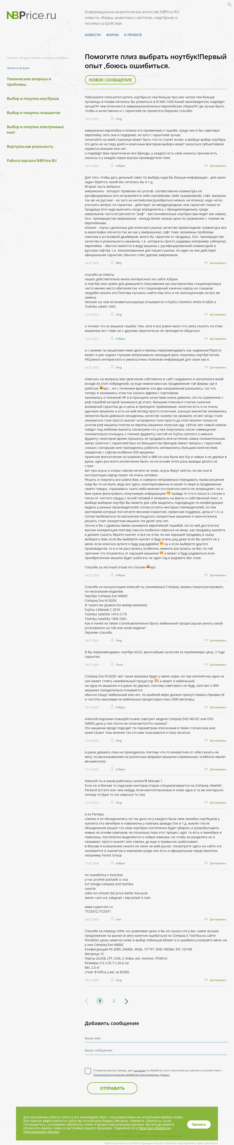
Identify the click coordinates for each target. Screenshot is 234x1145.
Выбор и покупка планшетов (33, 112)
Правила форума (18, 68)
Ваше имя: (93, 1038)
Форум (112, 35)
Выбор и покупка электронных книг (35, 129)
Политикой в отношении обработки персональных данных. (131, 1075)
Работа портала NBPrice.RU (32, 160)
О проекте (133, 35)
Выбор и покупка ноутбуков (50, 58)
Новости (93, 35)
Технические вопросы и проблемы (29, 81)
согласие (139, 1070)
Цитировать (218, 166)
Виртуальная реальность (30, 146)
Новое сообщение (110, 80)
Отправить (112, 1088)
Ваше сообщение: (99, 1050)
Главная (12, 58)
